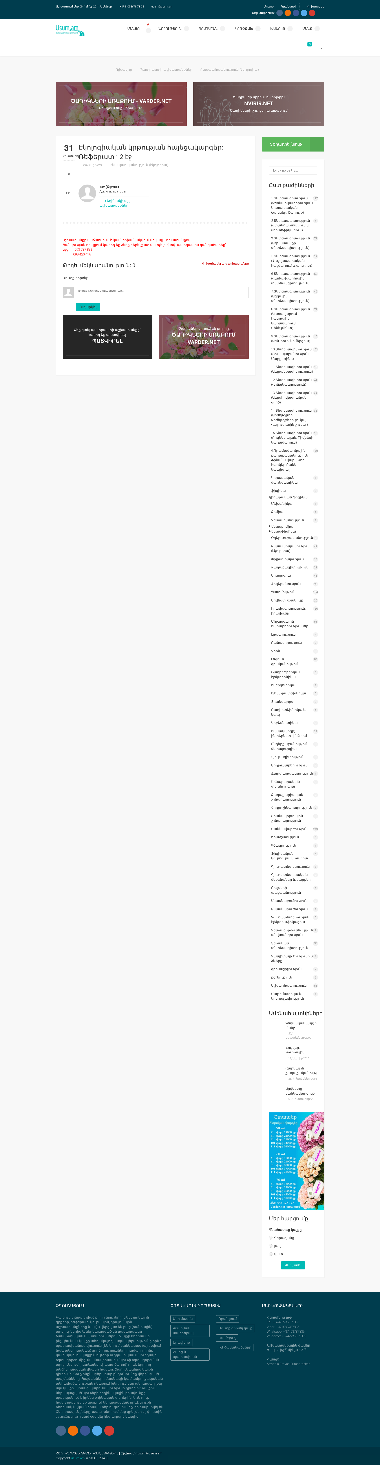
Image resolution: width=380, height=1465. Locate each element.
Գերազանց (284, 1238)
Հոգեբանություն (286, 584)
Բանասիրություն (286, 643)
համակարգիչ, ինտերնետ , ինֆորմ (289, 733)
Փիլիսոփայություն (287, 559)
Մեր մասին (183, 1319)
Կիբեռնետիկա (284, 723)
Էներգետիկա (283, 685)
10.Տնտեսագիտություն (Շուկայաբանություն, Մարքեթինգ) (291, 354)
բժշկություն (281, 977)
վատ (278, 1254)
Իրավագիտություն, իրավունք (288, 611)
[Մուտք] (66, 283)
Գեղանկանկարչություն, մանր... (301, 1025)
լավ (277, 1246)
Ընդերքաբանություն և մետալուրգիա (291, 746)
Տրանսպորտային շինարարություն (287, 818)
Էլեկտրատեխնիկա (288, 693)
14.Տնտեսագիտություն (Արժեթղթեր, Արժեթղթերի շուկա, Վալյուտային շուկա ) (291, 418)
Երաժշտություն (285, 837)
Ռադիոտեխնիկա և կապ (288, 712)
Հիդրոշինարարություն (291, 808)
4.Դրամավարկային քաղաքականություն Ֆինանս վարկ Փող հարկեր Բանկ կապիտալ (289, 460)
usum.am (78, 1458)
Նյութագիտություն (288, 757)
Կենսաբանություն (287, 520)
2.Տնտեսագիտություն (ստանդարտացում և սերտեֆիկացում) (290, 225)
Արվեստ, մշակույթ (287, 600)
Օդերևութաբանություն (292, 538)
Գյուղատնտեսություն (290, 867)
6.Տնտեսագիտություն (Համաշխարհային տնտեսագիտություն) (290, 278)
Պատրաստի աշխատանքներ (166, 70)
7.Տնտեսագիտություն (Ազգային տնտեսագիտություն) (290, 296)
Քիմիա (277, 512)
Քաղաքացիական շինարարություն (287, 797)
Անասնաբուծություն (289, 901)
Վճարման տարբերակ (183, 1330)
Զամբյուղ (227, 1338)
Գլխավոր (124, 70)
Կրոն (275, 651)
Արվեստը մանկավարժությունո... (301, 1091)
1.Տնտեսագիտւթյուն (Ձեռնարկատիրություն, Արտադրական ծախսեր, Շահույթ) (292, 205)
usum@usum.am (161, 6)
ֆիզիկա (278, 491)
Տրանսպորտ (282, 702)
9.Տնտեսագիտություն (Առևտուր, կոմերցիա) (290, 338)
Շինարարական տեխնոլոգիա (285, 784)
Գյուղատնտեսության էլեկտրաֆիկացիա (290, 919)
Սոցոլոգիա (281, 575)
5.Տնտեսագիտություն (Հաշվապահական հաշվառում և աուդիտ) (291, 261)
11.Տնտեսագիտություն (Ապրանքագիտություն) (292, 369)
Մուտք (268, 6)
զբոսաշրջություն (286, 969)
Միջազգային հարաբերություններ (289, 624)
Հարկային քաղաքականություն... (301, 1070)
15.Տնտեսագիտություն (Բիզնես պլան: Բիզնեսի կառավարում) (292, 437)
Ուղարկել (87, 307)
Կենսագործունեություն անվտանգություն (292, 932)
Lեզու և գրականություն (285, 661)
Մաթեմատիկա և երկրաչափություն (287, 996)
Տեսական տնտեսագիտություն (289, 945)
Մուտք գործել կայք (235, 1328)
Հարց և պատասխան (185, 1354)
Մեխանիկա (281, 504)
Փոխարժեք (315, 6)
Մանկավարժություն (289, 829)
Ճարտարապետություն (292, 773)
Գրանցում (288, 6)
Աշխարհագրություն (289, 986)
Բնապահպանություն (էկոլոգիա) (229, 70)
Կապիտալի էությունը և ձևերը (292, 958)
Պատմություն (283, 592)
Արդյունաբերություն (289, 765)
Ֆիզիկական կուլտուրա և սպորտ (289, 856)
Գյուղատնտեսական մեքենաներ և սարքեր (291, 877)
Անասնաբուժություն (289, 909)
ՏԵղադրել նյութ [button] (286, 144)
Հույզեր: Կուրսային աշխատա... (295, 1050)
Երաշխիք (181, 1343)
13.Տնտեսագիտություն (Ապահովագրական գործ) (291, 397)
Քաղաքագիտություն (290, 567)
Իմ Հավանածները (235, 1347)
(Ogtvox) (92, 165)
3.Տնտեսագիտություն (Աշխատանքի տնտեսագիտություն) (290, 243)
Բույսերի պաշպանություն (286, 890)
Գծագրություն (283, 845)
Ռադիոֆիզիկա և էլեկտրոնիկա (286, 674)
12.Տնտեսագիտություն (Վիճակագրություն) (291, 382)
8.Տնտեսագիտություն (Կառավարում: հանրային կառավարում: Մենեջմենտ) (290, 318)
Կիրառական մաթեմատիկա (284, 480)
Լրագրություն (283, 634)
